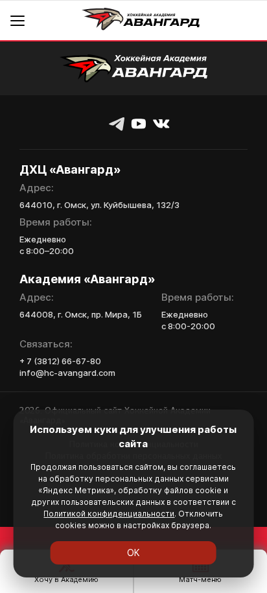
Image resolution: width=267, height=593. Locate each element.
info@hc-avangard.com (67, 372)
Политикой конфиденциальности (108, 513)
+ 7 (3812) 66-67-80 (60, 361)
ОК (133, 552)
